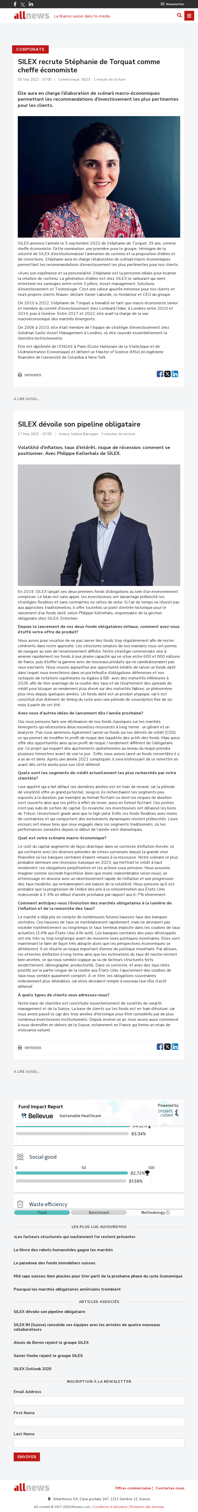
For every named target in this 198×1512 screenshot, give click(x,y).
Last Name (24, 1434)
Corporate (30, 49)
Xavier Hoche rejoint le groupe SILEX (48, 1355)
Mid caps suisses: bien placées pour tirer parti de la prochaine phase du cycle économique (98, 1276)
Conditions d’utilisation (110, 1507)
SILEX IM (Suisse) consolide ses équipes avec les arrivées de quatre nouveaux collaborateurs (87, 1327)
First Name (24, 1413)
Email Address (27, 1391)
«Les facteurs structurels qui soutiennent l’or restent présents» (75, 1236)
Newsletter (175, 4)
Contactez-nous (170, 1488)
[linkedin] (175, 373)
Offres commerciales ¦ (134, 1488)
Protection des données (147, 1507)
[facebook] (160, 373)
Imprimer (32, 375)
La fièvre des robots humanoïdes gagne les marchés (63, 1250)
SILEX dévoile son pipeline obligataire (49, 1311)
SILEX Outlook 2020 (32, 1369)
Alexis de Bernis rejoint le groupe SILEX (51, 1342)
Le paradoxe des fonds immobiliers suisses (54, 1263)
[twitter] (167, 373)
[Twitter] (23, 5)
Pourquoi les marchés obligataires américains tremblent (67, 1289)
